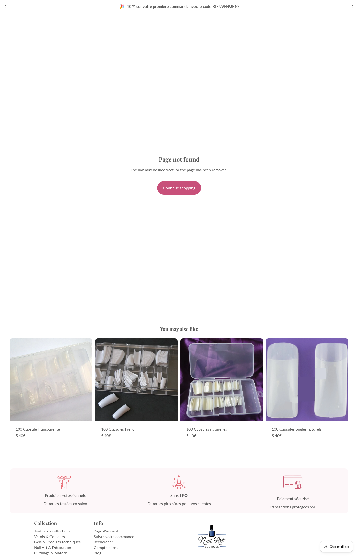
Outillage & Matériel (51, 552)
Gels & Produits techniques (57, 542)
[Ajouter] (84, 413)
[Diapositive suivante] (352, 6)
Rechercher (103, 542)
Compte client (106, 547)
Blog (97, 552)
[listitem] (293, 24)
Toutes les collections (52, 531)
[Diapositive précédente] (5, 6)
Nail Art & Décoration (52, 547)
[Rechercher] (324, 24)
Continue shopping (179, 187)
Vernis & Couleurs (49, 536)
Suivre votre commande (114, 536)
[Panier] (344, 24)
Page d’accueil (106, 531)
